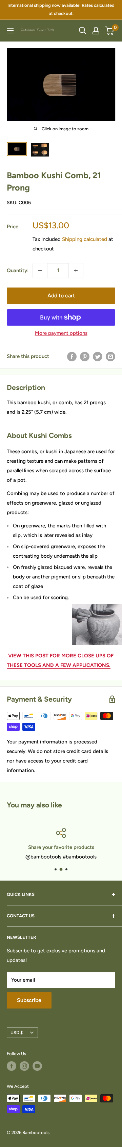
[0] (109, 31)
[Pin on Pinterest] (84, 356)
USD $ (17, 1032)
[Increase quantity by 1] (76, 270)
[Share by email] (110, 356)
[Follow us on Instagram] (24, 1066)
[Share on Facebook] (72, 356)
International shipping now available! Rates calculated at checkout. (61, 9)
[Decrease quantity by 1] (40, 270)
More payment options (61, 333)
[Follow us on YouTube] (37, 1066)
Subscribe (29, 1000)
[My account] (96, 30)
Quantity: (17, 270)
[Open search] (82, 30)
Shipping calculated (84, 239)
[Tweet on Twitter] (97, 356)
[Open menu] (10, 30)
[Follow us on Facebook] (11, 1066)
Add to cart (61, 295)
